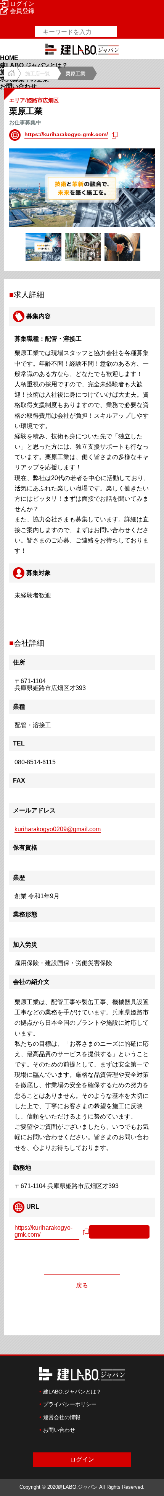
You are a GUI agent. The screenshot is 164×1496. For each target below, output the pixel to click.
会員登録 (22, 11)
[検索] (123, 31)
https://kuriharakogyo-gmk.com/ (66, 134)
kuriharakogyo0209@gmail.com (57, 829)
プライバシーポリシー (69, 1404)
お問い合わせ (18, 86)
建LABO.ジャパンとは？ (34, 65)
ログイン (22, 3)
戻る (82, 1285)
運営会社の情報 (61, 1417)
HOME (9, 58)
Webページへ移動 (117, 1231)
